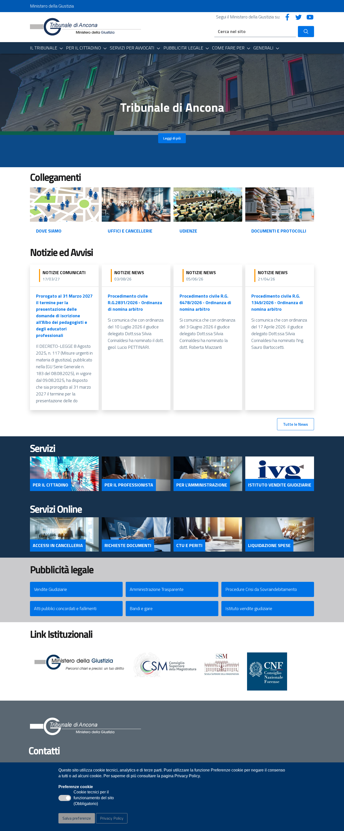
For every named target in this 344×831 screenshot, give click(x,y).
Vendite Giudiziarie (50, 589)
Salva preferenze (76, 818)
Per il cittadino (50, 485)
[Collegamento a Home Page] (85, 26)
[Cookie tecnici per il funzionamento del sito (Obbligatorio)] (64, 798)
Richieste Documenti (128, 545)
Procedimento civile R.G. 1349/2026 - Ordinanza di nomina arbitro (277, 302)
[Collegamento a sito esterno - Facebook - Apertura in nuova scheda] (287, 16)
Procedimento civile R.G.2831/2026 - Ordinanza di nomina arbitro (135, 302)
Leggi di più (172, 138)
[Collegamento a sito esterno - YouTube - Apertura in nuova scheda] (310, 16)
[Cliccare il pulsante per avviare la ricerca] (306, 31)
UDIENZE (188, 230)
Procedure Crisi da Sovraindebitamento (261, 589)
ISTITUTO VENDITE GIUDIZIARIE (279, 485)
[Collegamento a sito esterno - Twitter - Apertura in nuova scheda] (299, 16)
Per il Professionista (129, 485)
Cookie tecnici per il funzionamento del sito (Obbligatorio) (94, 798)
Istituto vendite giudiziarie (248, 608)
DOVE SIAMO (48, 230)
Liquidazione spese (269, 545)
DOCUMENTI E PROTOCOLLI (278, 230)
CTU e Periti (189, 545)
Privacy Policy (111, 818)
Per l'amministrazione (201, 485)
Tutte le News (295, 424)
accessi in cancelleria (58, 545)
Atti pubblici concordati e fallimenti (65, 608)
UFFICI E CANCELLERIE (130, 230)
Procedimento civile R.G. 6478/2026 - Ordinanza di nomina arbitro (205, 302)
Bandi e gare (141, 608)
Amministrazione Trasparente (157, 589)
